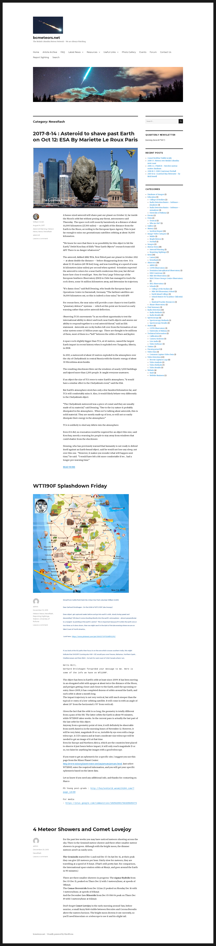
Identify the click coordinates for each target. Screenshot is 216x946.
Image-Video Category (157, 234)
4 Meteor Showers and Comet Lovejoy (82, 829)
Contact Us (165, 52)
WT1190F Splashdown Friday (70, 486)
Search (56, 57)
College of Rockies (157, 200)
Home (36, 52)
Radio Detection (154, 310)
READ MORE (69, 467)
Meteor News (38, 614)
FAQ (63, 52)
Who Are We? (155, 223)
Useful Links (110, 52)
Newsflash (48, 232)
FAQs (150, 218)
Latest (152, 257)
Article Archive (50, 52)
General (153, 221)
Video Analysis (156, 362)
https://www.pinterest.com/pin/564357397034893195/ (94, 637)
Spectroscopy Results (158, 323)
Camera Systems (157, 339)
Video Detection (154, 357)
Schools (153, 286)
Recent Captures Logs (159, 360)
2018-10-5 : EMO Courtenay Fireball (162, 171)
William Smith (38, 222)
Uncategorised (154, 349)
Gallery (151, 226)
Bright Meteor (155, 239)
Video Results (155, 368)
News (40, 232)
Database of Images (156, 194)
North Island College (160, 294)
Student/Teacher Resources (163, 302)
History (151, 229)
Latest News (74, 52)
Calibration (154, 336)
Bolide (152, 236)
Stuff (152, 373)
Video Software (156, 344)
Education (152, 197)
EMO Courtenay (156, 273)
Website (151, 370)
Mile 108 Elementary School (163, 291)
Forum (153, 52)
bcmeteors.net (46, 37)
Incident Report (156, 231)
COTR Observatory (157, 268)
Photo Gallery (129, 52)
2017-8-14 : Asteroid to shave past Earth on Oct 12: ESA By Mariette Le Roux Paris (85, 136)
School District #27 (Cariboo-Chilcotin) (167, 297)
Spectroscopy (153, 318)
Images (151, 244)
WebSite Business (157, 375)
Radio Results (155, 315)
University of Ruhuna (158, 331)
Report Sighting (41, 57)
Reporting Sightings (41, 616)
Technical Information (157, 333)
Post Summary (154, 307)
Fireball (153, 242)
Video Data (152, 352)
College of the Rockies (161, 289)
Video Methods (156, 365)
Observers (152, 263)
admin (35, 607)
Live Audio (154, 341)
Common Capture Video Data (162, 354)
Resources (92, 52)
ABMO (152, 265)
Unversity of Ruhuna (158, 213)
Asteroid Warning (40, 229)
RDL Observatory (157, 284)
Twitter (151, 347)
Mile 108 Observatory (158, 276)
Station (36, 619)
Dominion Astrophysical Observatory (165, 270)
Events (142, 52)
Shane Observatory (157, 305)
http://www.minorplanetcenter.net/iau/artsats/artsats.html (92, 763)
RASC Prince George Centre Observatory (166, 278)
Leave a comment (40, 238)
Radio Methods (156, 312)
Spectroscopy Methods (159, 320)
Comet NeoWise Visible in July (160, 158)
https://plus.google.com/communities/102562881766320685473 (101, 803)
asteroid (36, 235)
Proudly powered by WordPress (60, 934)
